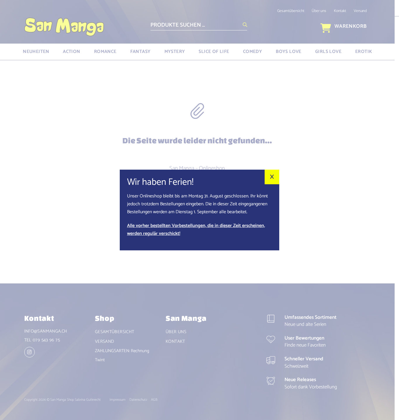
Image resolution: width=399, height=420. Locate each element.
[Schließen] (272, 177)
